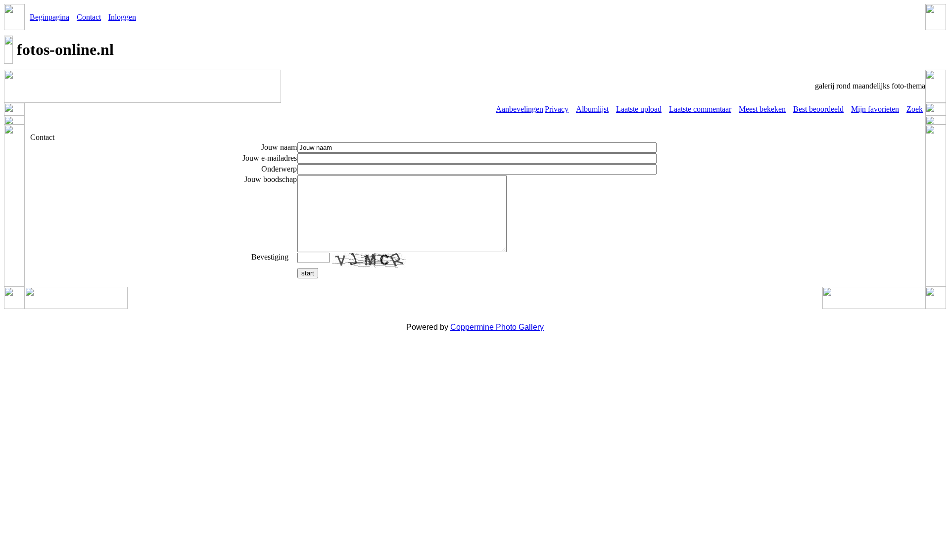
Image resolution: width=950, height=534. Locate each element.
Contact (89, 17)
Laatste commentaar (700, 109)
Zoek (914, 109)
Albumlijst (592, 109)
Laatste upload (639, 109)
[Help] (293, 257)
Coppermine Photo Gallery (497, 327)
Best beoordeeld (818, 109)
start (307, 273)
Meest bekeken (762, 109)
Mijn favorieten (875, 109)
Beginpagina (49, 17)
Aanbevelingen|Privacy (532, 109)
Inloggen (122, 17)
